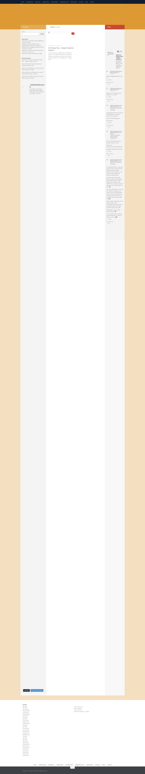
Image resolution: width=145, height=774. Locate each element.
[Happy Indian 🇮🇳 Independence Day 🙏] (24, 99)
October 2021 (26, 752)
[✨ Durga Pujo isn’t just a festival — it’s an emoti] (42, 594)
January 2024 (26, 730)
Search (23, 31)
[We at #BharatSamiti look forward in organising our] (30, 202)
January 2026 (26, 709)
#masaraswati (109, 120)
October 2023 (26, 733)
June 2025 (25, 717)
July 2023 (25, 736)
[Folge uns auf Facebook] (39, 27)
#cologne (120, 149)
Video (110, 219)
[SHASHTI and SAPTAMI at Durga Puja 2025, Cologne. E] (24, 397)
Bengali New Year (64, 1)
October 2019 (26, 753)
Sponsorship (74, 1)
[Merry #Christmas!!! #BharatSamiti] (24, 222)
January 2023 (26, 742)
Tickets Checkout (78, 710)
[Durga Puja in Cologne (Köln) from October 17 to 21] (30, 103)
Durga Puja (37, 1)
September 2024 (26, 723)
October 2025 (26, 712)
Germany (81, 1)
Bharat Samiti (29, 1)
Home (22, 1)
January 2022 (26, 750)
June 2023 (25, 738)
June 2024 (25, 725)
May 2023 (25, 739)
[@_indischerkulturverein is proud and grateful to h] (42, 301)
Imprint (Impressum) (78, 706)
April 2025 (25, 718)
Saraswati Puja (54, 1)
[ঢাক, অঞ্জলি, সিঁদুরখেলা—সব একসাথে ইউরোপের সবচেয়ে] (36, 550)
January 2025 (26, 720)
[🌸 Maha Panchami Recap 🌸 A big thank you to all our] (30, 427)
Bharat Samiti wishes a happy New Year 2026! (32, 53)
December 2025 (26, 710)
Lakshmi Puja (45, 1)
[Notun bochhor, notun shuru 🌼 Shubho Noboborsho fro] (36, 119)
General (92, 1)
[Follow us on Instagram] (43, 27)
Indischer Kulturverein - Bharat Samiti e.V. (116, 72)
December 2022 (26, 744)
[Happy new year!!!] (36, 190)
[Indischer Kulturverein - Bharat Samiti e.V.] (111, 54)
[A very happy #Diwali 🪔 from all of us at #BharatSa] (30, 226)
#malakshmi (109, 149)
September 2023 (26, 734)
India (86, 1)
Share (109, 83)
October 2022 (26, 745)
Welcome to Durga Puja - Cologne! (81, 711)
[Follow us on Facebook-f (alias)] (41, 27)
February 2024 (26, 728)
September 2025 (26, 714)
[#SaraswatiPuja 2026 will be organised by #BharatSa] (42, 203)
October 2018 (26, 755)
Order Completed (77, 708)
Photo (110, 79)
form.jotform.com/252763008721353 (114, 146)
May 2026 (25, 706)
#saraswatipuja (109, 112)
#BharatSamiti (111, 114)
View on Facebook (109, 82)
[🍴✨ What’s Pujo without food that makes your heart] (42, 452)
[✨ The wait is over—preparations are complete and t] (36, 432)
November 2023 (26, 731)
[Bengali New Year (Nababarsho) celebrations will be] (42, 142)
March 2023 (25, 741)
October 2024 (26, 722)
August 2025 (25, 715)
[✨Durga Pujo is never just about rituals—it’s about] (24, 603)
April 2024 (25, 726)
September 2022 (26, 747)
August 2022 (25, 749)
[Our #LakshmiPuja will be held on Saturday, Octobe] (36, 232)
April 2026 (25, 707)
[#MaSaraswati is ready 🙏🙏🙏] (24, 192)
